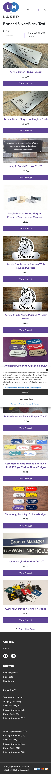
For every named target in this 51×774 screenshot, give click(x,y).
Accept (25, 392)
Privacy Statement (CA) (14, 744)
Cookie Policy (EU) (11, 714)
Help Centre (8, 681)
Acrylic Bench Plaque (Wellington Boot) (26, 119)
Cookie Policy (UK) (11, 705)
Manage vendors (11, 387)
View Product (25, 83)
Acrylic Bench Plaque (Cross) (26, 71)
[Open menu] (27, 10)
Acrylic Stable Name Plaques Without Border (26, 316)
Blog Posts (8, 676)
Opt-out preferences (18, 404)
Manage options (25, 399)
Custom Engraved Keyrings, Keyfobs (25, 608)
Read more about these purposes (29, 387)
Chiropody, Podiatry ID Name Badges (25, 514)
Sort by (6, 30)
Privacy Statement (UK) (14, 710)
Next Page (30, 629)
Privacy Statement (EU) (14, 718)
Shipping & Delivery (12, 701)
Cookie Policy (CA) (11, 739)
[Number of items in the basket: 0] (45, 10)
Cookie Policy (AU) (11, 748)
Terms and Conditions (13, 697)
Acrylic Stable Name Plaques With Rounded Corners (25, 265)
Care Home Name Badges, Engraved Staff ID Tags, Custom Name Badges (25, 465)
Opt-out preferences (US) (15, 731)
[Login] (38, 10)
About (6, 648)
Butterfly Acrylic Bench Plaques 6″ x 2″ (25, 416)
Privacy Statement (32, 404)
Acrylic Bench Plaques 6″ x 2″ (25, 166)
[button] (47, 369)
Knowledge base (11, 672)
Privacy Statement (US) (14, 735)
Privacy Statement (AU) (14, 752)
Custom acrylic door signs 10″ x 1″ (25, 561)
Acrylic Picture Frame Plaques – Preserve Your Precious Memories (25, 215)
